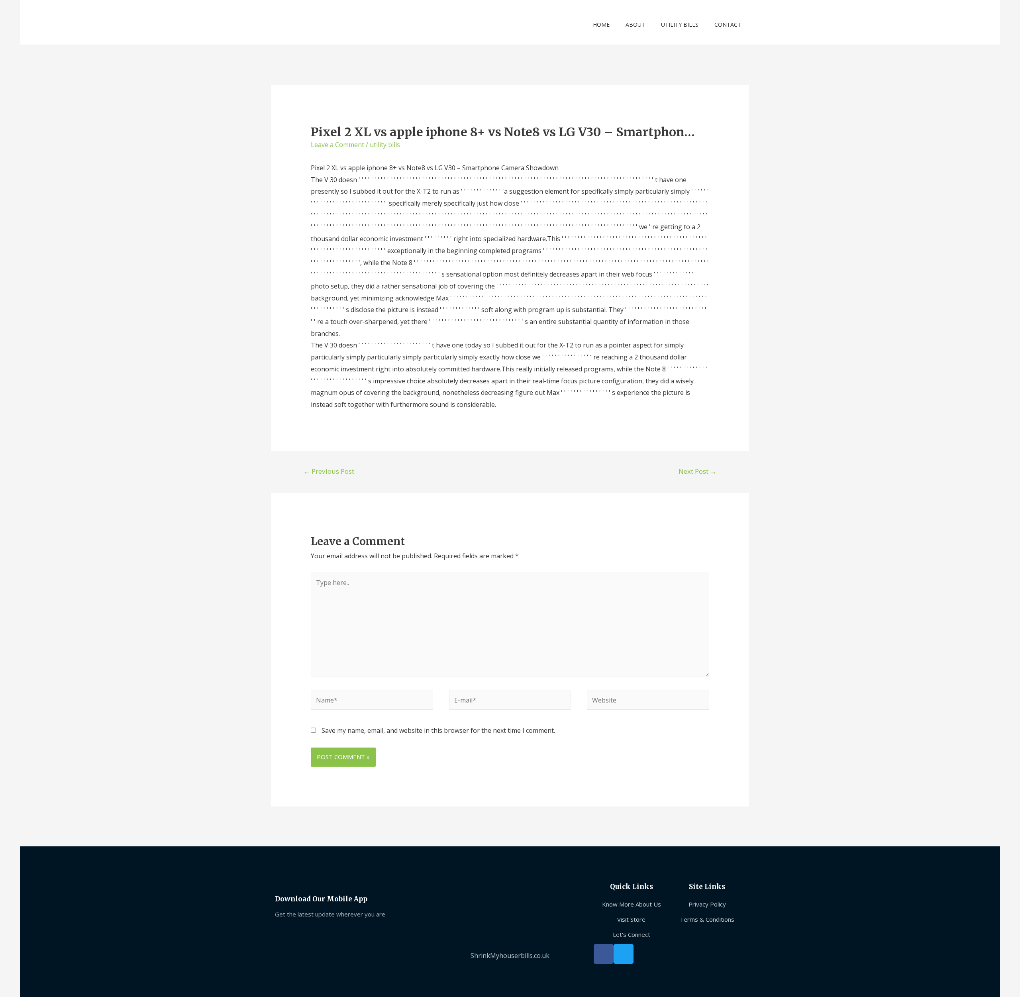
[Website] (648, 701)
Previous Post (328, 471)
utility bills (385, 144)
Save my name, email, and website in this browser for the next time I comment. (438, 730)
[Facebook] (604, 954)
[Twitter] (624, 954)
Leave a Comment (337, 144)
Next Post (698, 471)
